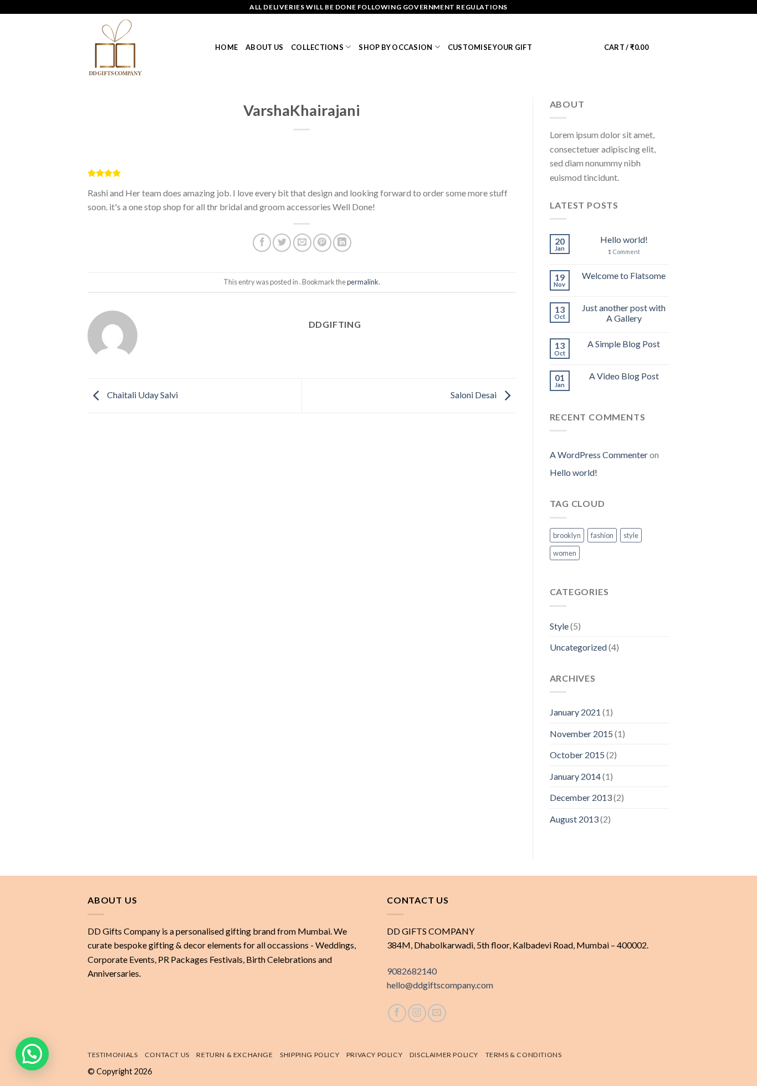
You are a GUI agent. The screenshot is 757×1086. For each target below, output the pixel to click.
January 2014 (575, 776)
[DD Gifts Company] (143, 47)
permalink (362, 281)
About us (264, 47)
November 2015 (581, 733)
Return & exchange (234, 1055)
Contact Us (167, 1055)
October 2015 (577, 754)
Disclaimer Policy (444, 1055)
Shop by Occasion (395, 47)
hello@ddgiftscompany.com (440, 985)
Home (226, 47)
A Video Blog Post (624, 376)
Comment (624, 251)
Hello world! (624, 239)
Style (559, 626)
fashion (602, 535)
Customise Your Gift (490, 47)
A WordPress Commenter (599, 454)
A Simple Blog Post (623, 343)
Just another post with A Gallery (624, 312)
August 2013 (574, 819)
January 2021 (575, 712)
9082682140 (412, 971)
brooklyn (567, 535)
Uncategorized (578, 647)
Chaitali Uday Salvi (141, 394)
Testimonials (112, 1055)
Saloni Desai (474, 394)
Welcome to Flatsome (624, 275)
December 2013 (581, 797)
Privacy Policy (374, 1055)
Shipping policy (309, 1055)
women (564, 553)
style (630, 535)
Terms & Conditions (523, 1055)
